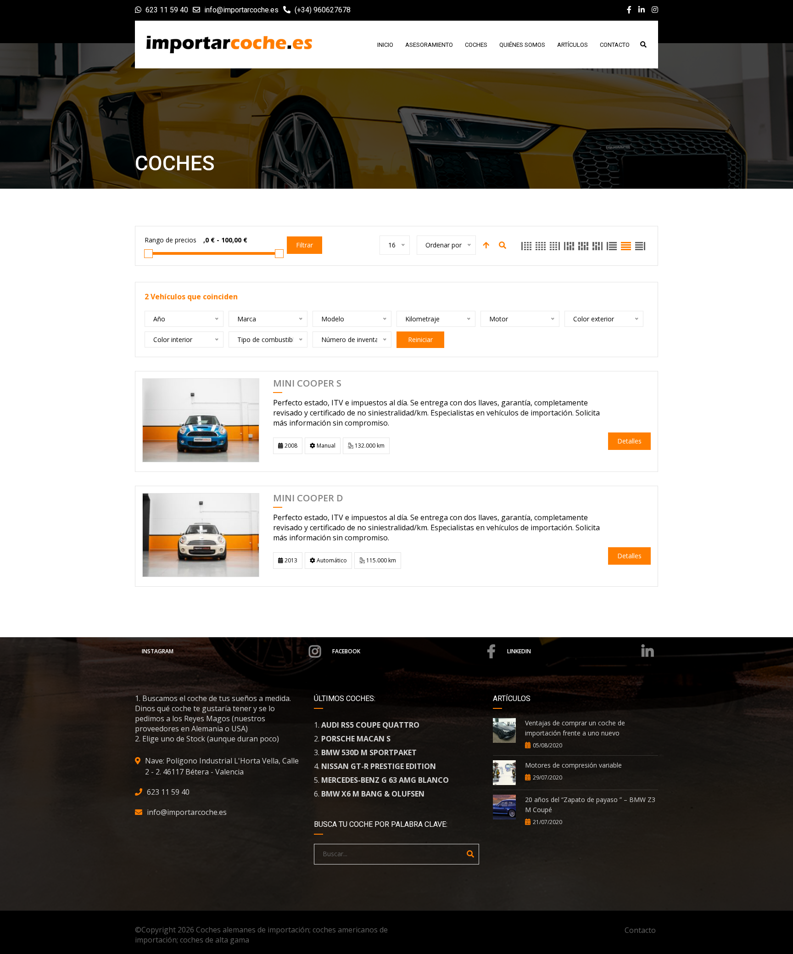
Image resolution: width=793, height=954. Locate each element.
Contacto (640, 930)
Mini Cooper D (308, 498)
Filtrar (304, 245)
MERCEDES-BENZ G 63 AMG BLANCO (385, 780)
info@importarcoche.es (241, 10)
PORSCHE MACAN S (356, 739)
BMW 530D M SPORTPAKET (369, 752)
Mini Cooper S (307, 383)
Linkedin (519, 651)
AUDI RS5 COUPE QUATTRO (370, 725)
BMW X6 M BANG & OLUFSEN (372, 794)
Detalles (629, 441)
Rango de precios (170, 240)
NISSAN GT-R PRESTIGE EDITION (378, 766)
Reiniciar (420, 339)
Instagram (157, 651)
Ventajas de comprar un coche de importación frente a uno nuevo (575, 727)
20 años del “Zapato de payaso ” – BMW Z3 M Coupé (590, 804)
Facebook (346, 651)
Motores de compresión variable (573, 765)
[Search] (470, 854)
